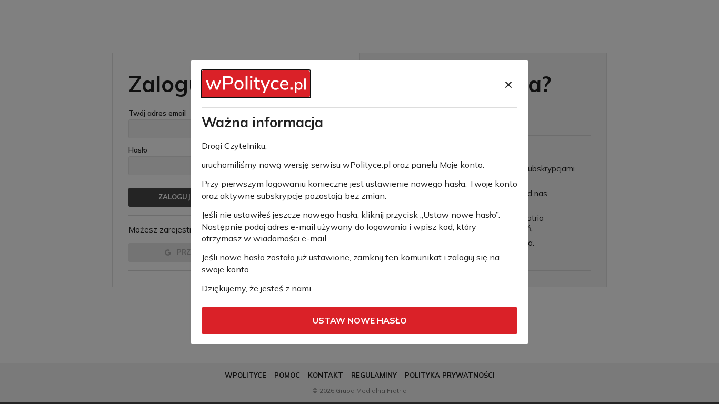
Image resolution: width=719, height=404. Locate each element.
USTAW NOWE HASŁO (360, 320)
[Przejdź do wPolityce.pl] (256, 83)
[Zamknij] (508, 85)
